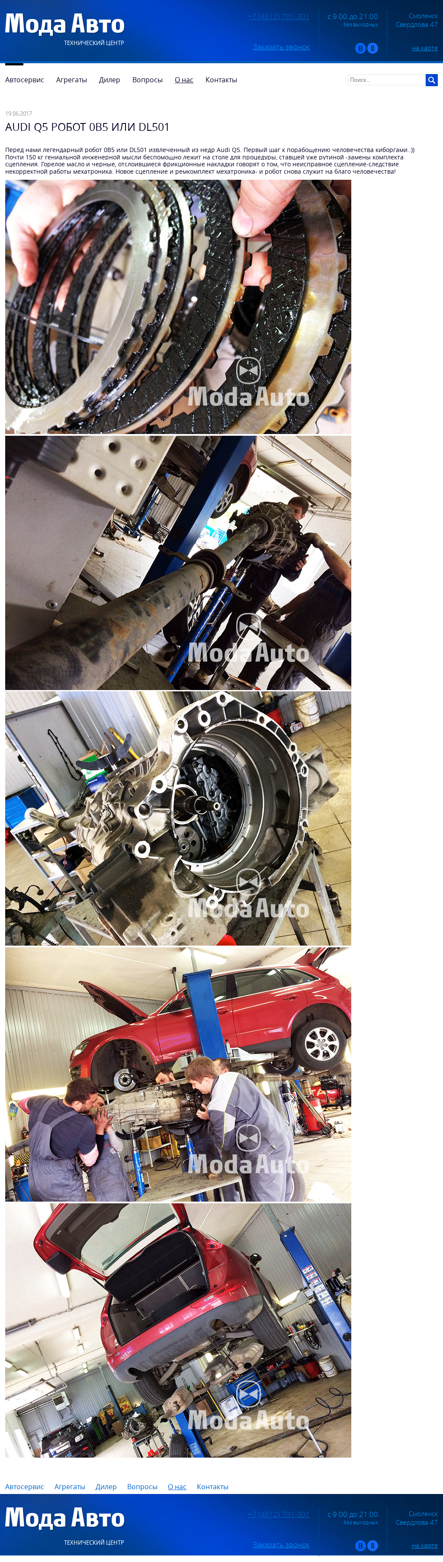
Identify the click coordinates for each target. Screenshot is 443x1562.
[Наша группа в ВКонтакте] (360, 51)
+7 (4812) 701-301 (279, 16)
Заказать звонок (281, 47)
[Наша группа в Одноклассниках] (372, 51)
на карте (425, 47)
